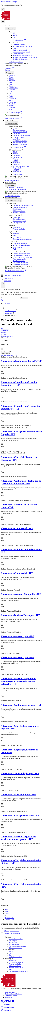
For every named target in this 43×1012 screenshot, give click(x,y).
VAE (10, 969)
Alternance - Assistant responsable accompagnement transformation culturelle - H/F (18, 681)
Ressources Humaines (20, 142)
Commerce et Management (21, 52)
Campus (7, 70)
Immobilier (16, 139)
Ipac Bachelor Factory (16, 939)
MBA (14, 235)
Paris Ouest (8, 313)
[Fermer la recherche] (3, 286)
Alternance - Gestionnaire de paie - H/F (21, 705)
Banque (15, 153)
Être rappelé (7, 303)
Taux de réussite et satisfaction (22, 239)
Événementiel (17, 171)
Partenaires (16, 217)
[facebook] (2, 1002)
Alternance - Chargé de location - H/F (20, 815)
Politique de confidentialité (13, 994)
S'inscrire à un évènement (21, 262)
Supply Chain (17, 168)
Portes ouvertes (8, 278)
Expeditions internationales (17, 189)
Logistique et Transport (20, 141)
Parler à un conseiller (19, 259)
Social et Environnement (20, 59)
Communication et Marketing (22, 135)
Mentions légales (10, 992)
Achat (15, 128)
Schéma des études (19, 211)
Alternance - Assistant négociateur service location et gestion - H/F (18, 838)
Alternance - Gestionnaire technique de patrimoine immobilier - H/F (21, 482)
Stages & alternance (7, 336)
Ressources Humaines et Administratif (25, 57)
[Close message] (3, 9)
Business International (20, 50)
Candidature (7, 281)
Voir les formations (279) (8, 355)
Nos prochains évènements (21, 245)
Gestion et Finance (19, 45)
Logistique (16, 164)
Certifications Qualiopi (16, 962)
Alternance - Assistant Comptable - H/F (21, 594)
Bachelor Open (17, 48)
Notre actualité (17, 247)
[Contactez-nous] (2, 301)
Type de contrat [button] (7, 351)
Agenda (3, 332)
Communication (18, 54)
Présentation (4, 329)
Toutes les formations (15, 957)
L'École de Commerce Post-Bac (23, 205)
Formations (4, 331)
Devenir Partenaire (19, 219)
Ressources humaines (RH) (21, 166)
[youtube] (13, 1002)
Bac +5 (15, 37)
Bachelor (15, 233)
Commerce (16, 133)
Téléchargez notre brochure (12, 275)
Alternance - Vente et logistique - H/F (20, 773)
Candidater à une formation (21, 253)
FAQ (14, 249)
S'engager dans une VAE (21, 222)
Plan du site (8, 997)
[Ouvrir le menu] (3, 21)
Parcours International (16, 967)
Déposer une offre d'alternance (22, 257)
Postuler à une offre (19, 261)
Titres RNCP (17, 237)
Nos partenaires (14, 944)
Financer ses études (19, 229)
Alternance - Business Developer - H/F (20, 615)
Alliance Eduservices (19, 213)
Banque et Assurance (19, 130)
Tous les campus (10, 311)
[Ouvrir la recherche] (3, 283)
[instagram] (5, 1002)
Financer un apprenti (19, 221)
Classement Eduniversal (20, 207)
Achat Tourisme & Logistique (22, 46)
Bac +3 (15, 35)
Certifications (17, 209)
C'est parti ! (23, 298)
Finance (15, 159)
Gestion (15, 161)
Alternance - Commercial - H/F (17, 528)
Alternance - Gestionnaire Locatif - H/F (21, 361)
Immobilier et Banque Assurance (23, 55)
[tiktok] (10, 1002)
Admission (16, 227)
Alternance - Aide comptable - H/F (18, 794)
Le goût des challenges (20, 243)
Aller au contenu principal (9, 1)
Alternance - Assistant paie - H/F (17, 636)
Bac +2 (15, 34)
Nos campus (13, 940)
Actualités (4, 334)
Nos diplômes (13, 942)
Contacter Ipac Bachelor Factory (23, 255)
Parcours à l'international (16, 187)
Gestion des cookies (11, 996)
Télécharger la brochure (20, 264)
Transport (16, 170)
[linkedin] (7, 1002)
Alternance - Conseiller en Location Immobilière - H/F (19, 383)
